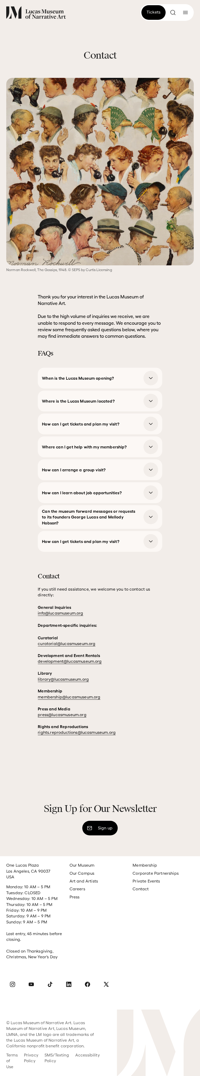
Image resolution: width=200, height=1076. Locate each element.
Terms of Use (12, 1061)
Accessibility (87, 1055)
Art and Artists (84, 881)
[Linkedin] (69, 984)
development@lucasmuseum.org (70, 661)
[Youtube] (31, 984)
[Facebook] (87, 984)
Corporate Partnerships (156, 873)
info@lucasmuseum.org (60, 613)
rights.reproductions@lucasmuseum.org (77, 732)
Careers (77, 888)
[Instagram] (12, 984)
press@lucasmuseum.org (62, 714)
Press (75, 896)
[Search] (173, 12)
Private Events (146, 881)
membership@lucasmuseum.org (69, 697)
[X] (106, 984)
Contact (141, 888)
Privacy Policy (31, 1058)
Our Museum (82, 865)
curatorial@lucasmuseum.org (66, 643)
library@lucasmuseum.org (63, 679)
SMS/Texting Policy (57, 1058)
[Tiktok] (50, 984)
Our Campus (82, 873)
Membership (145, 865)
